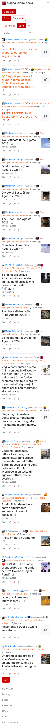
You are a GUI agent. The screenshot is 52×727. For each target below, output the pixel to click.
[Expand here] (45, 143)
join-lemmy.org (10, 722)
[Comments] (45, 52)
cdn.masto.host (9, 147)
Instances (7, 705)
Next (5, 680)
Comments (18, 18)
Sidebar (7, 11)
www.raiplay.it (8, 292)
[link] (10, 60)
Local (21, 25)
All (29, 25)
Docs (5, 711)
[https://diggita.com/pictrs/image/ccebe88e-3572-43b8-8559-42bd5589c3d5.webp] (45, 79)
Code (5, 716)
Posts (6, 18)
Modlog (6, 694)
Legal (5, 699)
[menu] (48, 3)
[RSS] (33, 33)
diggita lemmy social (20, 3)
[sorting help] (30, 33)
